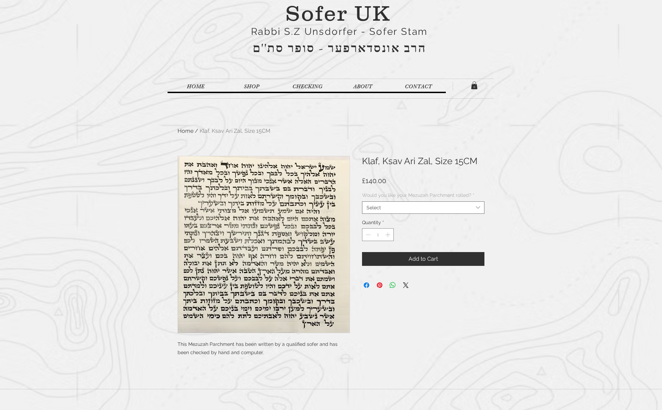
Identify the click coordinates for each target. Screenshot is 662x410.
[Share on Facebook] (366, 285)
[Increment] (388, 235)
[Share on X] (406, 285)
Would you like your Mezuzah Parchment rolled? (418, 195)
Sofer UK (337, 13)
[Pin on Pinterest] (379, 285)
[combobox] (423, 207)
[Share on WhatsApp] (393, 285)
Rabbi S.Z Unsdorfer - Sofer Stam (339, 31)
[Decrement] (367, 235)
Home (185, 131)
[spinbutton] (378, 235)
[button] (474, 85)
